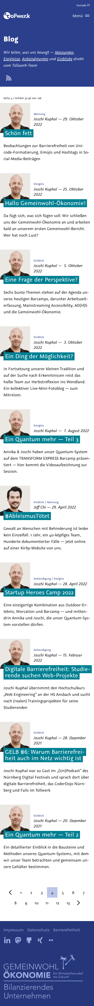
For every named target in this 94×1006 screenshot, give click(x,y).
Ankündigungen (35, 58)
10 (36, 902)
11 (47, 902)
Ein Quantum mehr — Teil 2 (41, 834)
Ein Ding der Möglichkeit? (39, 356)
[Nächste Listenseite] (78, 903)
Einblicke (64, 58)
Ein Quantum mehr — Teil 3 (41, 439)
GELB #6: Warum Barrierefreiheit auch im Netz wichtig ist (45, 755)
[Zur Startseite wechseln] (16, 15)
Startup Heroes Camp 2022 (39, 592)
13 (68, 902)
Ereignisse (11, 58)
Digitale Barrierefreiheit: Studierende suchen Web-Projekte (47, 672)
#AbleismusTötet (27, 515)
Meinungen (64, 52)
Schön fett (18, 133)
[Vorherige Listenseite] (10, 892)
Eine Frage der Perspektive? (41, 279)
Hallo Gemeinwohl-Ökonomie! (45, 203)
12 (57, 902)
